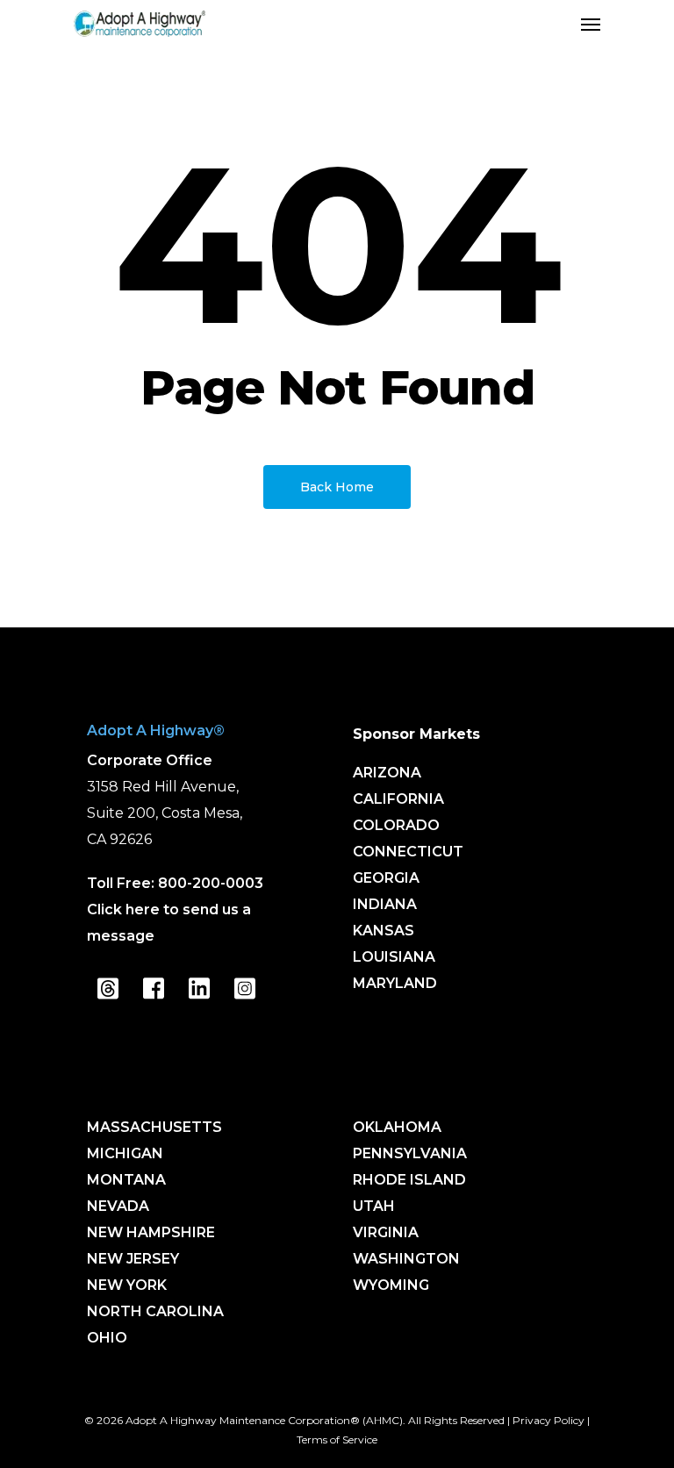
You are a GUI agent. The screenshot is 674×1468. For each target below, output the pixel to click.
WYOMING (391, 1285)
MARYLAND (395, 983)
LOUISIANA (394, 957)
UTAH (374, 1206)
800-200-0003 (210, 883)
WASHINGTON (406, 1258)
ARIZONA (387, 772)
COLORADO (396, 825)
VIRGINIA (386, 1232)
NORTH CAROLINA (155, 1311)
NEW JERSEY (133, 1258)
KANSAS (383, 930)
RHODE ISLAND (409, 1179)
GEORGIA (386, 878)
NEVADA (118, 1206)
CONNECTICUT (408, 851)
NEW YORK (127, 1285)
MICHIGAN (125, 1153)
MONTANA (126, 1179)
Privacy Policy (548, 1420)
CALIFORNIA (398, 799)
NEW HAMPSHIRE (151, 1232)
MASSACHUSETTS (154, 1127)
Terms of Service (337, 1439)
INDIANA (385, 904)
